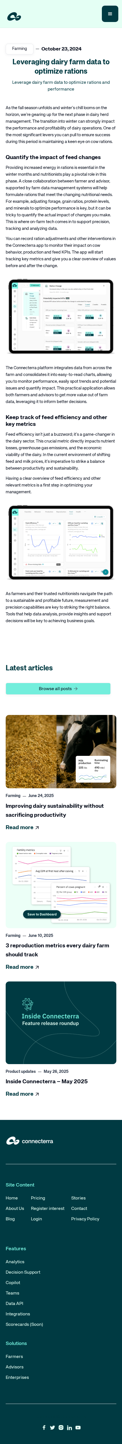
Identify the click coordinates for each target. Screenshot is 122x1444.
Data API (14, 1304)
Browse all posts (58, 688)
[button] (110, 14)
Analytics (15, 1262)
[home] (13, 14)
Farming (19, 49)
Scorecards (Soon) (24, 1324)
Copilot (13, 1283)
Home (12, 1198)
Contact (79, 1209)
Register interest (47, 1209)
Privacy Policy (85, 1219)
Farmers (14, 1357)
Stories (78, 1198)
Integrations (18, 1314)
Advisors (15, 1367)
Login (36, 1219)
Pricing (38, 1198)
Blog (10, 1219)
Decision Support (23, 1272)
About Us (15, 1209)
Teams (12, 1293)
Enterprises (17, 1377)
